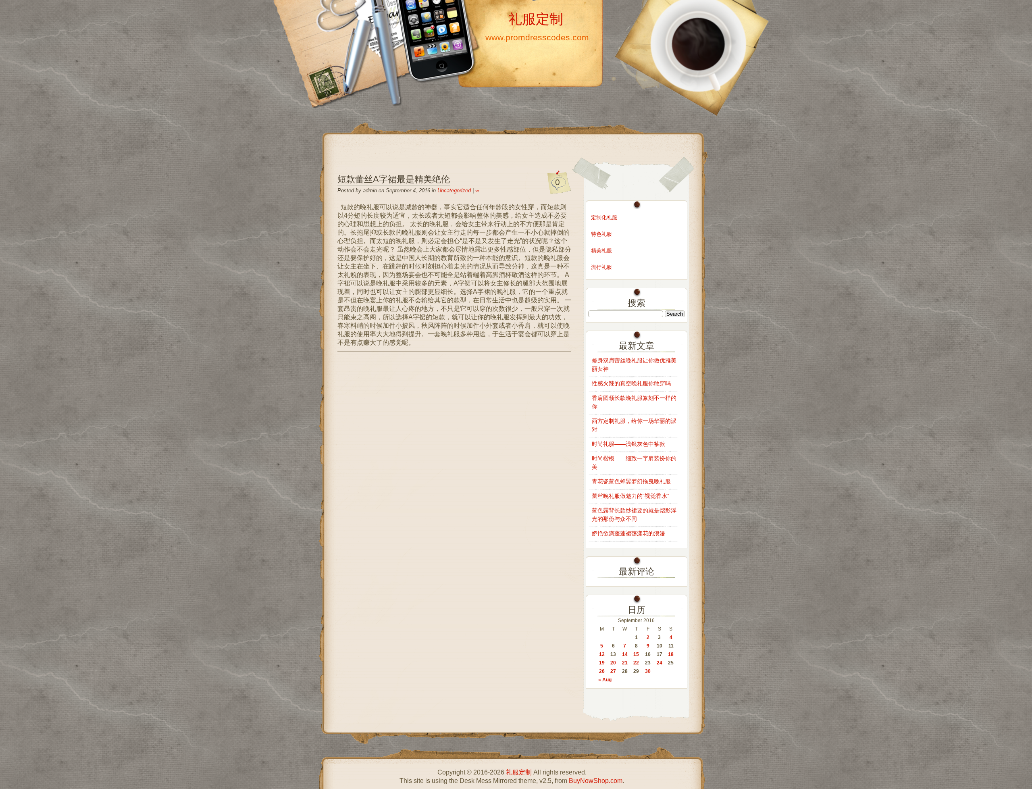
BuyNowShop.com (595, 780)
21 (625, 663)
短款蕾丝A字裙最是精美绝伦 (393, 179)
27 (613, 671)
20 (613, 663)
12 (602, 654)
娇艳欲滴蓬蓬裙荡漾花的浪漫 (628, 533)
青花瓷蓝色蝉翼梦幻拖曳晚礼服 (631, 481)
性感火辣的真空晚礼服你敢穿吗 (631, 383)
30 (648, 671)
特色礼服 (601, 234)
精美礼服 (601, 251)
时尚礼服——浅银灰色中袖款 (628, 444)
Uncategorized (454, 190)
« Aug (605, 680)
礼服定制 (535, 19)
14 (625, 654)
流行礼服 (601, 267)
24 (659, 663)
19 (602, 663)
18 (671, 654)
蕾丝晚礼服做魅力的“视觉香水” (630, 496)
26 (602, 671)
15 (636, 654)
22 (636, 663)
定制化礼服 (604, 217)
